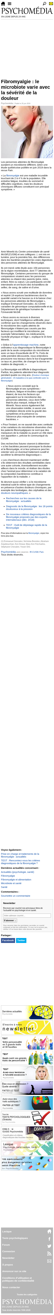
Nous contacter (11, 1287)
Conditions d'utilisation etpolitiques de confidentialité (18, 1279)
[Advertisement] (27, 48)
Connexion (8, 1251)
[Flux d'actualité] (49, 1255)
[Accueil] (4, 5)
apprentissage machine (26, 344)
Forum (6, 1244)
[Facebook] (49, 1240)
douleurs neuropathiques (14, 493)
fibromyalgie (12, 175)
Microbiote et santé (11, 883)
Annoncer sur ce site (14, 1271)
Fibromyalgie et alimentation (16, 879)
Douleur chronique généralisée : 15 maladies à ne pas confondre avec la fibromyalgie (25, 378)
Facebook (8, 940)
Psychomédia (7, 103)
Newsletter (8, 1258)
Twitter (21, 940)
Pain (41, 552)
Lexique (7, 1231)
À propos (7, 1264)
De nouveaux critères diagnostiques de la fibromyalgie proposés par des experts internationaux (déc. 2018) (28, 517)
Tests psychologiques (15, 1238)
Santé (4, 887)
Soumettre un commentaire (15, 895)
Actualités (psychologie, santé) (17, 872)
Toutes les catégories (27, 1294)
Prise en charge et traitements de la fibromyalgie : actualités (20, 855)
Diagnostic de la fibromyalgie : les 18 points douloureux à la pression (29, 507)
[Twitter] (49, 1247)
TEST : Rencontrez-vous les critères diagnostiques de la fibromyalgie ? (20, 862)
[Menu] (11, 5)
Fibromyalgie (8, 875)
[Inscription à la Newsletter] (50, 5)
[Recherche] (43, 5)
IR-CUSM (34, 552)
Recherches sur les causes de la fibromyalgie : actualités (23, 499)
